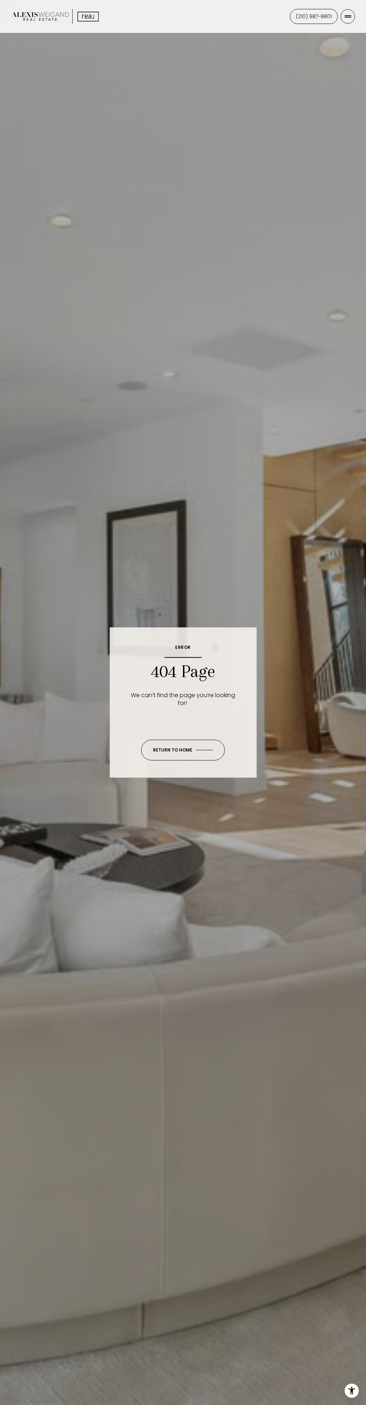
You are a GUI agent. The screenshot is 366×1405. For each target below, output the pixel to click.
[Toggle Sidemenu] (348, 16)
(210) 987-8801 (314, 16)
